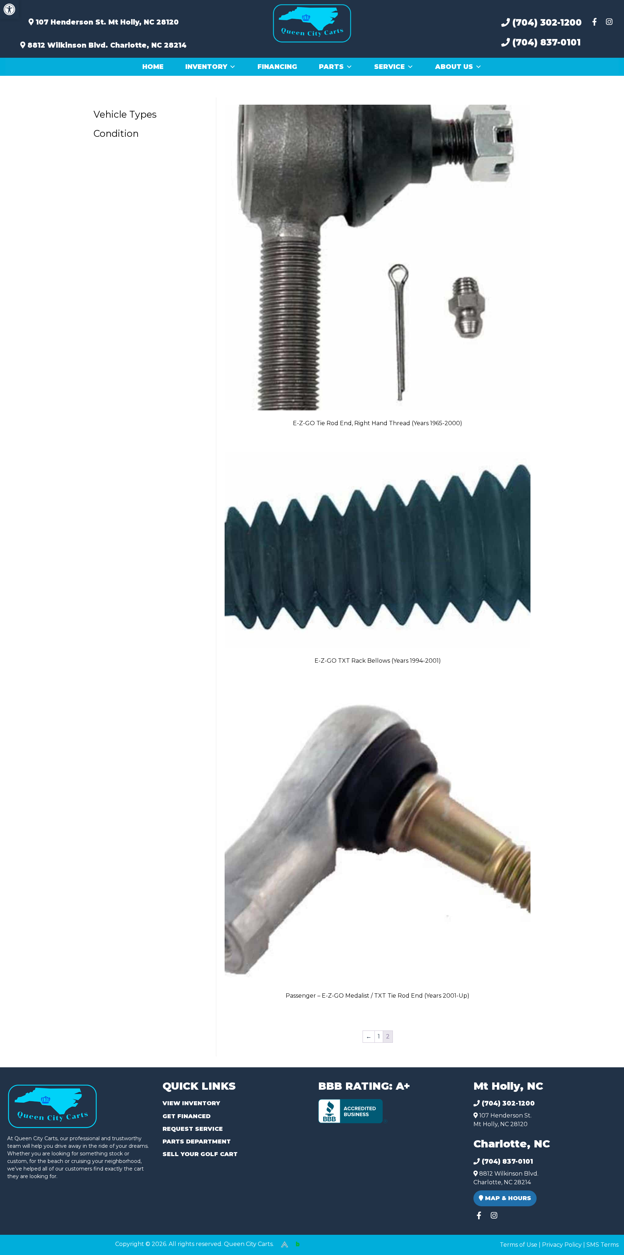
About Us (454, 67)
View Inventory (191, 1103)
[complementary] (602, 1233)
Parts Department (196, 1141)
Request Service (192, 1128)
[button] (9, 9)
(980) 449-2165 (25, 1241)
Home (153, 67)
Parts (331, 67)
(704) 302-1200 (546, 22)
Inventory (206, 67)
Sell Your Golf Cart (200, 1154)
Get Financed (186, 1116)
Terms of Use (518, 1244)
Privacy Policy (562, 1244)
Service (389, 67)
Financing (277, 67)
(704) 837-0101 (545, 42)
